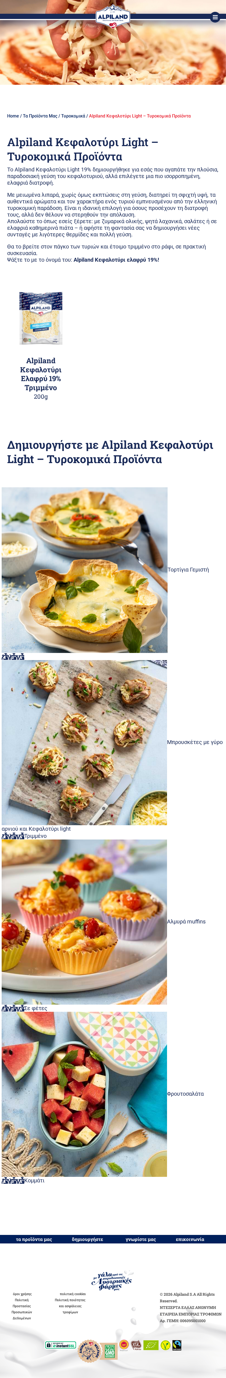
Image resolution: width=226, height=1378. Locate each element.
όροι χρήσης (22, 1294)
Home (13, 116)
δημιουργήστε (87, 1239)
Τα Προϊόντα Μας (40, 116)
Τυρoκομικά (73, 116)
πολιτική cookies (73, 1294)
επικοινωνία (190, 1239)
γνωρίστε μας (141, 1239)
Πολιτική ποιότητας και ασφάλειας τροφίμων (70, 1306)
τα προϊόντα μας (34, 1239)
